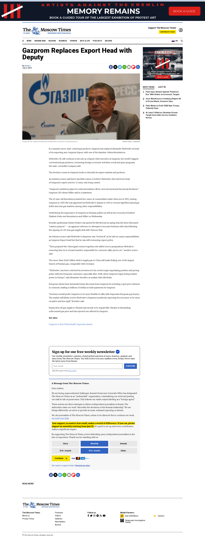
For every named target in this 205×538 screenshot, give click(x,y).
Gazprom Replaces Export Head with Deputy (77, 54)
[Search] (182, 40)
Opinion (73, 41)
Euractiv (161, 516)
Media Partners (127, 513)
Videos (58, 516)
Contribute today (167, 32)
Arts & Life (85, 41)
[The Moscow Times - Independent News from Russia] (46, 30)
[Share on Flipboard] (133, 67)
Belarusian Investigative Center (135, 521)
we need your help (60, 418)
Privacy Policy (72, 371)
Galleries (58, 519)
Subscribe (130, 366)
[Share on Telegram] (120, 67)
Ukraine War (40, 41)
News (29, 41)
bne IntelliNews (131, 516)
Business (63, 41)
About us (26, 516)
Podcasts (97, 41)
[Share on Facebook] (111, 67)
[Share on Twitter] (115, 67)
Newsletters (60, 522)
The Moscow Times (31, 513)
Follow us (92, 513)
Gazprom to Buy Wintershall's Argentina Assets (70, 324)
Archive (108, 41)
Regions (52, 41)
